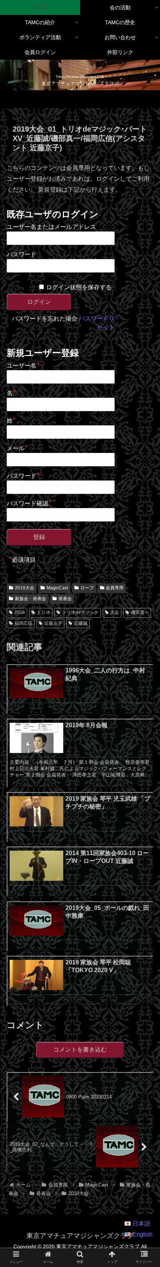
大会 (114, 612)
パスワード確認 (29, 502)
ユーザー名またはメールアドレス (51, 227)
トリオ (43, 612)
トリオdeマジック (80, 612)
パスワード (21, 254)
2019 (20, 612)
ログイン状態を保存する (79, 287)
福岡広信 (23, 623)
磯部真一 (140, 612)
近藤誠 (80, 623)
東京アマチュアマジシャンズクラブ (80, 83)
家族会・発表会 (30, 598)
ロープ (87, 587)
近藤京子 (53, 623)
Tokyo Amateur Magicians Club (80, 77)
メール (17, 447)
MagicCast (57, 587)
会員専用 (115, 587)
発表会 (65, 598)
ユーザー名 (23, 364)
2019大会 (24, 587)
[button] (144, 1075)
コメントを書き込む (80, 1049)
